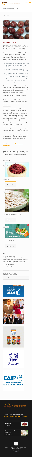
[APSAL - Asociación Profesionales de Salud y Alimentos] (10, 2)
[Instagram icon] (18, 451)
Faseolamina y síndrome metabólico (12, 214)
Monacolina (6, 179)
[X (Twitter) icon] (15, 451)
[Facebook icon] (13, 451)
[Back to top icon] (16, 443)
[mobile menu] (29, 2)
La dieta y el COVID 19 (8, 241)
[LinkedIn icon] (17, 451)
